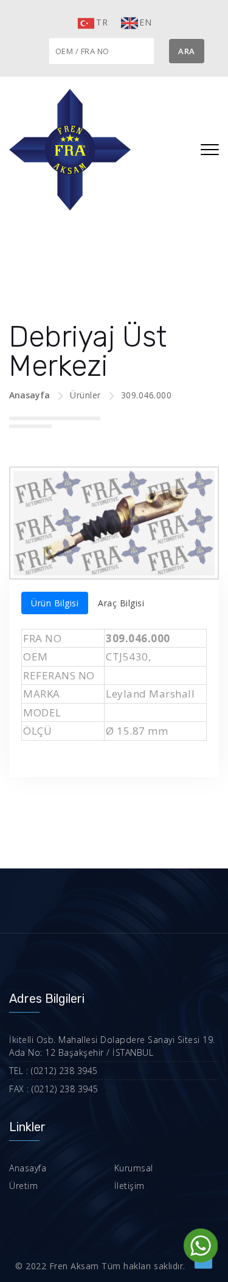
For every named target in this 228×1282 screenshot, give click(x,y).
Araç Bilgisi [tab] (121, 603)
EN (145, 22)
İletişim (129, 1185)
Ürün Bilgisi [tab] (54, 603)
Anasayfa (29, 395)
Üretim (23, 1185)
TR (102, 22)
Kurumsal (133, 1168)
